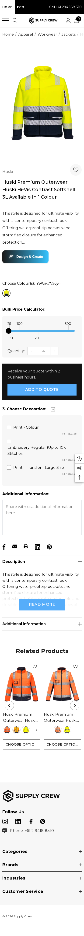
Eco (20, 7)
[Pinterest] (49, 546)
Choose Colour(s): (31, 283)
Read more (42, 604)
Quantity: (16, 351)
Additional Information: (25, 494)
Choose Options (22, 744)
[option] (42, 103)
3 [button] (49, 758)
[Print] (26, 546)
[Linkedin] (37, 546)
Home (7, 7)
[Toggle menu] (5, 20)
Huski (7, 171)
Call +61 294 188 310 (65, 7)
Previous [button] (9, 705)
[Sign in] (68, 21)
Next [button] (74, 705)
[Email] (14, 546)
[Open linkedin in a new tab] (18, 820)
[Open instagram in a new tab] (5, 820)
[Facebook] (3, 546)
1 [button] (34, 758)
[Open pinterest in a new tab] (43, 820)
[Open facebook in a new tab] (30, 820)
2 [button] (42, 758)
